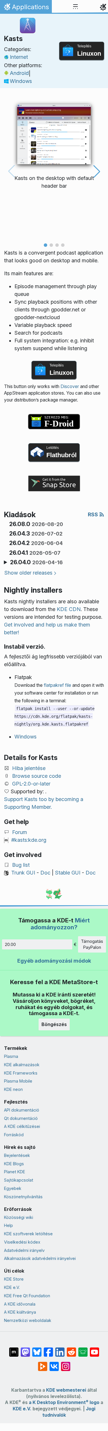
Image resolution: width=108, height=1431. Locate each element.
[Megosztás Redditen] (71, 1349)
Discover (69, 386)
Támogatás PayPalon (92, 944)
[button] (45, 245)
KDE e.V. (12, 1287)
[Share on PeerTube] (42, 1363)
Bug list (21, 865)
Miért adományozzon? (60, 924)
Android (19, 73)
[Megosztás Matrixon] (13, 1349)
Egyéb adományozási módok (54, 961)
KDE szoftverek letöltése (28, 1233)
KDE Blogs (14, 1163)
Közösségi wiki (18, 1217)
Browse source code (36, 776)
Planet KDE (14, 1171)
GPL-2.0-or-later (31, 784)
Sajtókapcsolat (18, 1180)
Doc (45, 873)
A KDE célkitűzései (22, 1126)
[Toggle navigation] (75, 7)
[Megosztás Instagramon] (65, 1363)
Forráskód (14, 1134)
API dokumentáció (21, 1110)
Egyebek (12, 1188)
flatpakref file (57, 685)
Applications (26, 8)
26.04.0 (36, 562)
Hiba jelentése (29, 768)
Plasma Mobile (18, 1081)
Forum (19, 832)
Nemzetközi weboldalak (27, 1320)
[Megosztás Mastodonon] (25, 1349)
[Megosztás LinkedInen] (60, 1349)
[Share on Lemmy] (83, 1349)
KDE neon (13, 1089)
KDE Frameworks (20, 1073)
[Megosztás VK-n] (54, 1363)
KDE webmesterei (66, 1390)
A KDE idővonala (19, 1304)
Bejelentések (17, 1155)
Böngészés (54, 1024)
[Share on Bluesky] (36, 1349)
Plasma (11, 1056)
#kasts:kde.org (28, 840)
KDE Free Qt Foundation (27, 1295)
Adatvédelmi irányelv (24, 1250)
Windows (21, 81)
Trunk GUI (23, 873)
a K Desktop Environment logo (64, 1402)
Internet (19, 57)
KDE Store (14, 1279)
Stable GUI (67, 873)
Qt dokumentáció (21, 1118)
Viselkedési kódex (22, 1242)
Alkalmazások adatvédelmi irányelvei (40, 1258)
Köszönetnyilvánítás (23, 1196)
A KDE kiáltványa (20, 1312)
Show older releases (28, 573)
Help (8, 1225)
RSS (93, 514)
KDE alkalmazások (21, 1064)
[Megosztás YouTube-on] (94, 1349)
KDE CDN (69, 609)
